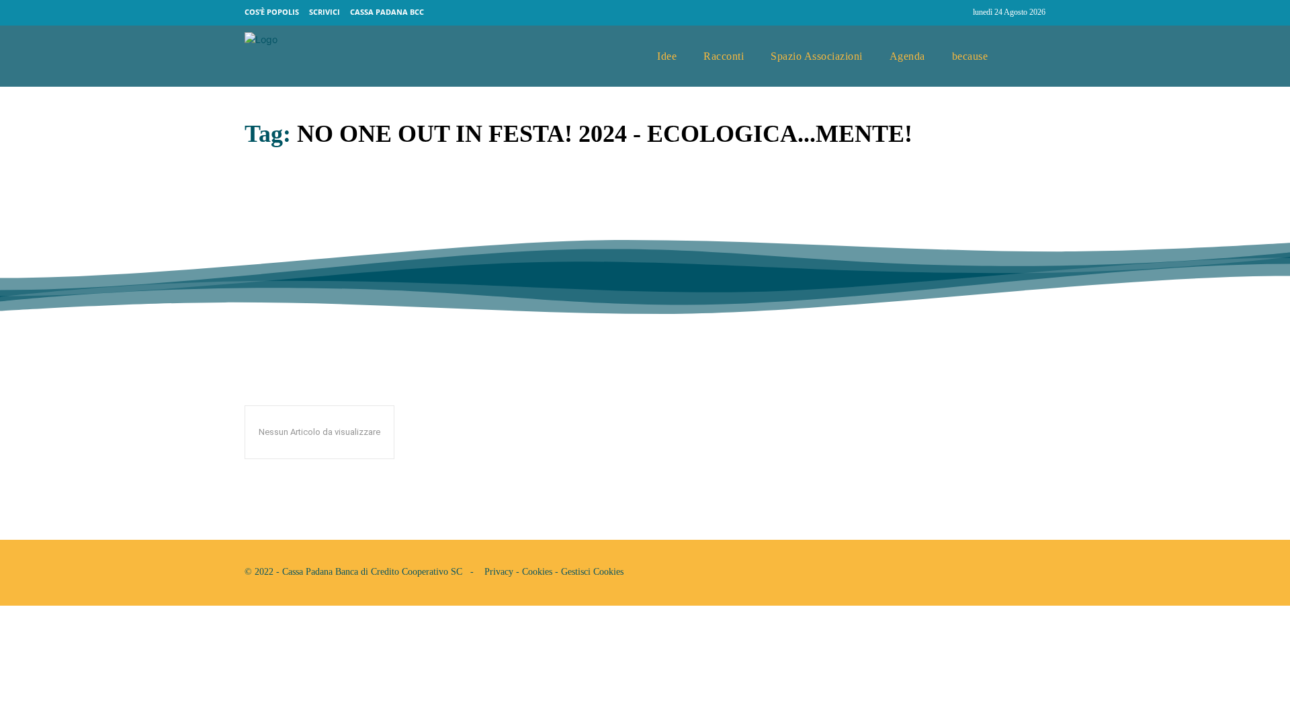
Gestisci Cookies (592, 572)
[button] (1030, 56)
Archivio (265, 259)
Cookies (537, 572)
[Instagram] (956, 12)
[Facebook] (931, 12)
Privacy (498, 572)
